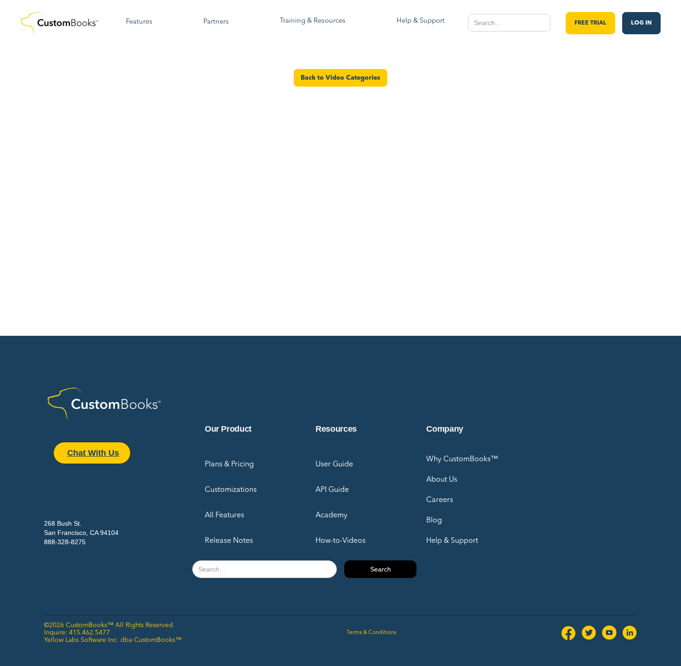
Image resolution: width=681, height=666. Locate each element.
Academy (331, 515)
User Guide (334, 464)
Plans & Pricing (229, 464)
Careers (439, 500)
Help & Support (452, 541)
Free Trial (590, 23)
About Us (441, 480)
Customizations (231, 490)
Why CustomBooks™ (462, 459)
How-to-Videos (340, 541)
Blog (434, 520)
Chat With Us (93, 453)
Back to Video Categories (340, 78)
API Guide (332, 490)
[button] (139, 23)
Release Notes (229, 541)
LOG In (641, 23)
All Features (224, 515)
